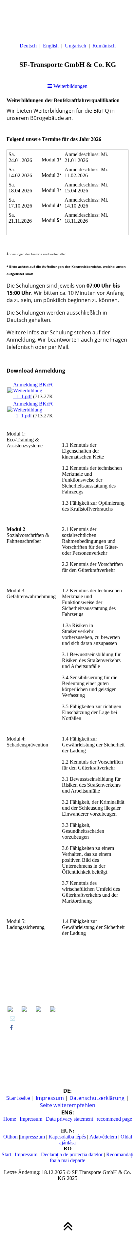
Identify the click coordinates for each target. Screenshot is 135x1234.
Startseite (18, 1098)
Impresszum (33, 1136)
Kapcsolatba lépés (66, 1136)
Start (7, 1154)
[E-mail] (12, 1018)
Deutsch (28, 45)
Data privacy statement (69, 1119)
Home (10, 1119)
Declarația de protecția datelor (72, 1154)
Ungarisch (75, 45)
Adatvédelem (103, 1136)
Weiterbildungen (69, 86)
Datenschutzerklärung (97, 1098)
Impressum (50, 1098)
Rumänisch (104, 45)
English (51, 45)
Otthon (11, 1136)
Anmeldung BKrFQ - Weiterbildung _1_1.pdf (35, 390)
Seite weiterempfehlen (67, 1105)
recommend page (114, 1119)
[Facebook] (11, 1027)
